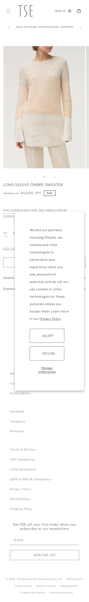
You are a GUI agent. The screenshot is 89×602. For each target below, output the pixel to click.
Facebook (17, 411)
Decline (48, 353)
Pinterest (17, 431)
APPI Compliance (22, 460)
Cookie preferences (61, 592)
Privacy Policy (50, 318)
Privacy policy (23, 586)
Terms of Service (22, 449)
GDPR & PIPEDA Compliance (30, 479)
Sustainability (20, 393)
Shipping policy (69, 586)
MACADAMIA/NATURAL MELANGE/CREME (35, 210)
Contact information (32, 592)
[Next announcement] (80, 27)
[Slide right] (54, 177)
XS (5, 233)
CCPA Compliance (23, 469)
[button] (8, 11)
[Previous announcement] (8, 27)
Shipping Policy (21, 509)
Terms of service (46, 586)
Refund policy (75, 579)
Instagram (17, 421)
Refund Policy (20, 499)
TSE (19, 579)
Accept (48, 335)
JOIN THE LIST (44, 555)
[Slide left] (34, 177)
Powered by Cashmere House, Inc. (42, 579)
